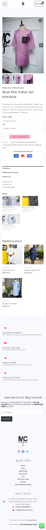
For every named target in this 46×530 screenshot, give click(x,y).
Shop (23, 468)
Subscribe (6, 419)
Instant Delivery (11, 348)
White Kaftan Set (8, 207)
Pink (30, 145)
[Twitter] (27, 451)
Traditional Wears (17, 88)
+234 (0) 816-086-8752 (23, 507)
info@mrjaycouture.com (24, 510)
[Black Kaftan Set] (30, 201)
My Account (23, 474)
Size (3, 124)
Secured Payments (12, 333)
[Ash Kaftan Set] (11, 219)
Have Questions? (11, 378)
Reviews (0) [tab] (6, 177)
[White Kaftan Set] (11, 201)
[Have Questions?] (5, 373)
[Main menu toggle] (5, 4)
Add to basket (19, 137)
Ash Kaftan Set (7, 225)
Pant (26, 145)
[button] (21, 71)
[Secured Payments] (5, 328)
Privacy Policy (31, 520)
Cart (23, 476)
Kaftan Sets (6, 88)
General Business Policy (23, 485)
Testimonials (23, 471)
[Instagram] (18, 451)
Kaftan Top (21, 145)
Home (23, 466)
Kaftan (15, 145)
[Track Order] (5, 358)
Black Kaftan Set (28, 207)
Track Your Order (23, 479)
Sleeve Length (7, 117)
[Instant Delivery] (5, 343)
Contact (23, 482)
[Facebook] (23, 451)
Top (33, 145)
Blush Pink (9, 145)
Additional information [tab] (10, 172)
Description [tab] (6, 168)
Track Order (9, 363)
